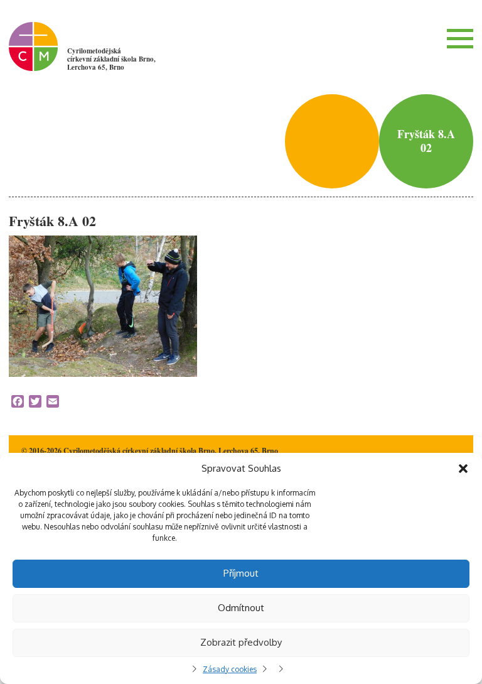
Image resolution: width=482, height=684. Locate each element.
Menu (460, 38)
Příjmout (241, 573)
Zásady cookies (230, 669)
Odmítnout (241, 608)
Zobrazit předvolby (241, 642)
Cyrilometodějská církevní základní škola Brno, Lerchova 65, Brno (111, 59)
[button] (463, 468)
